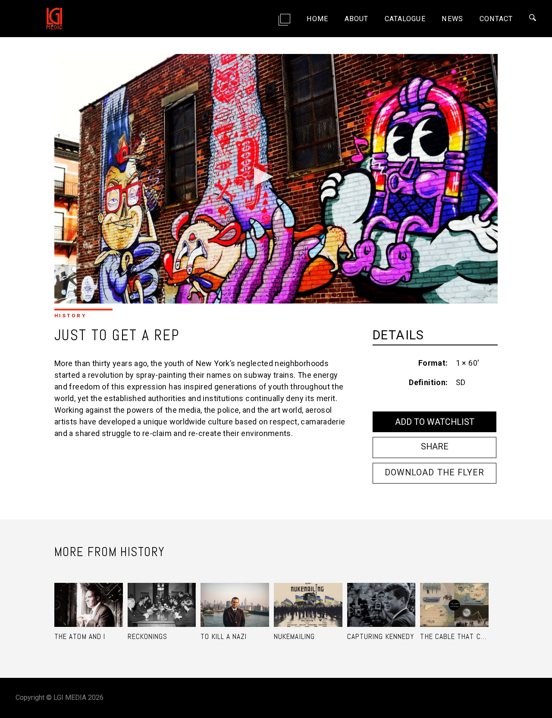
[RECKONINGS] (162, 595)
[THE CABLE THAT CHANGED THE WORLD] (454, 595)
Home (317, 19)
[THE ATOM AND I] (88, 595)
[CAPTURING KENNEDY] (381, 595)
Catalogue (405, 19)
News (452, 19)
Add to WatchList (434, 422)
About (356, 19)
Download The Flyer (434, 473)
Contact (496, 19)
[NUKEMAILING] (308, 595)
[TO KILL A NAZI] (235, 595)
